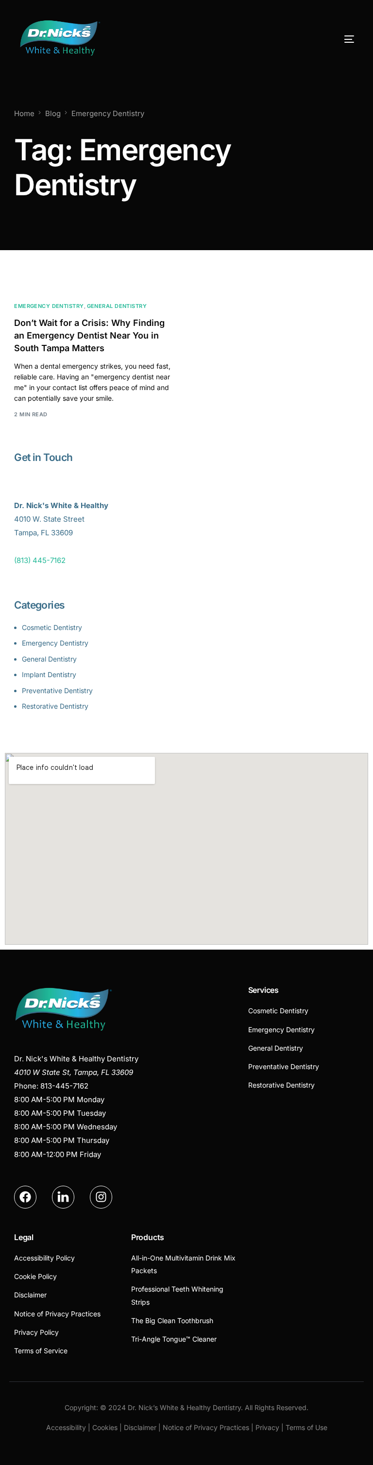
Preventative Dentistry (57, 690)
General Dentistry (117, 306)
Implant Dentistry (49, 674)
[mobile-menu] (333, 39)
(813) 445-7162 (40, 560)
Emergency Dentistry (49, 306)
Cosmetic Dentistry (52, 627)
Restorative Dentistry (55, 706)
